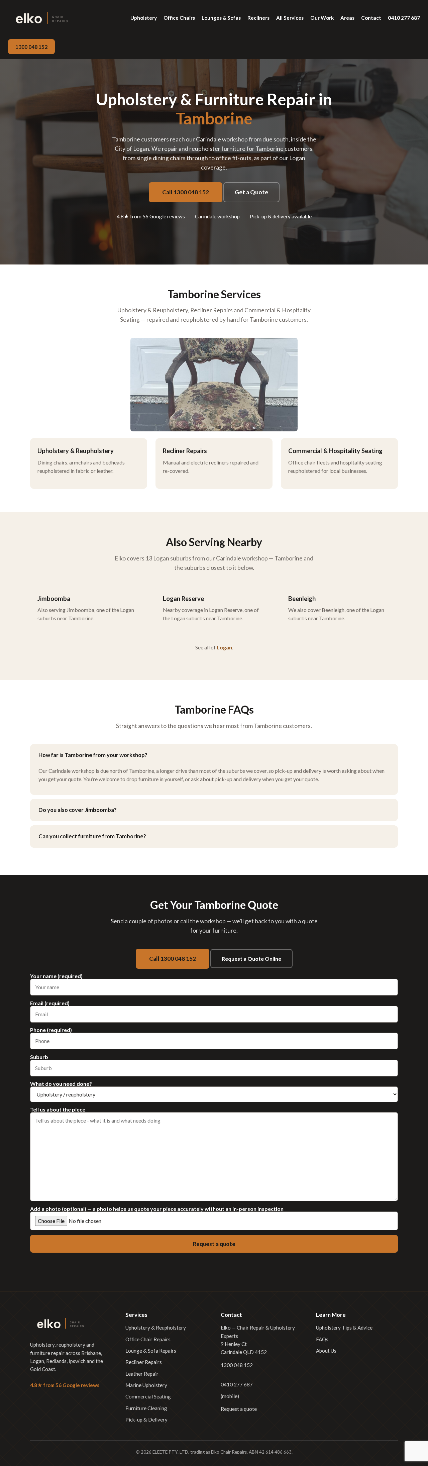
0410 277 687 (404, 18)
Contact (371, 18)
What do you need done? (61, 1084)
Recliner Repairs (143, 1362)
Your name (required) (56, 976)
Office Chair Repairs (148, 1339)
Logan (224, 647)
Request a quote (239, 1409)
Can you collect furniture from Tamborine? (92, 836)
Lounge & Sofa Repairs (150, 1351)
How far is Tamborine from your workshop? (92, 754)
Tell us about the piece (57, 1110)
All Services (290, 18)
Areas (347, 18)
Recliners (258, 18)
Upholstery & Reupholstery (155, 1328)
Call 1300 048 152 (185, 192)
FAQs (322, 1339)
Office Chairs (179, 18)
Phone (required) (51, 1030)
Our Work (322, 18)
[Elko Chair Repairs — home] (41, 18)
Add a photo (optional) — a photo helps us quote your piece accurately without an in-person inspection (157, 1209)
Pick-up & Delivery (146, 1420)
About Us (326, 1351)
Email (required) (50, 1003)
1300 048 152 (31, 46)
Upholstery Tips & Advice (344, 1328)
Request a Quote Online (251, 958)
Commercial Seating (148, 1396)
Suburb (39, 1057)
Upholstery (143, 18)
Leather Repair (141, 1374)
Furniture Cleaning (146, 1408)
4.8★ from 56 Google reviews (151, 216)
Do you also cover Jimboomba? (77, 809)
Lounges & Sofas (221, 18)
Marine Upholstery (146, 1385)
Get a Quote (251, 192)
